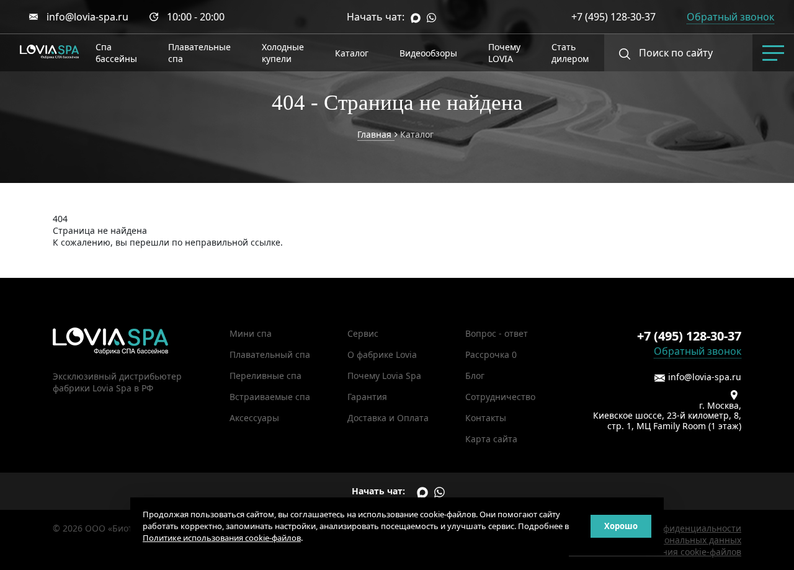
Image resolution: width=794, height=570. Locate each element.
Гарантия (367, 397)
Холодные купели (283, 53)
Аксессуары (254, 418)
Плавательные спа (199, 53)
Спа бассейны (116, 53)
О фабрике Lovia (382, 354)
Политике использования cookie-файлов (222, 537)
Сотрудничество (500, 397)
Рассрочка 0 (491, 354)
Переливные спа (265, 375)
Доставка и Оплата (388, 418)
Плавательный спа (270, 354)
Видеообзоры (428, 53)
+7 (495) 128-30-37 (613, 17)
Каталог (351, 53)
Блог (474, 375)
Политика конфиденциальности (673, 528)
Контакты (485, 418)
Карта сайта (491, 439)
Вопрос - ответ (496, 333)
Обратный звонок (697, 351)
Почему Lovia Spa (384, 375)
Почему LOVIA (504, 53)
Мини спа (251, 333)
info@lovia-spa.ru (87, 17)
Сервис (362, 333)
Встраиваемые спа (270, 397)
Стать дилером (570, 53)
